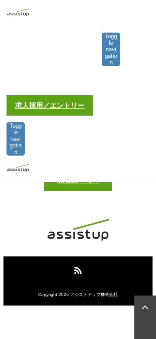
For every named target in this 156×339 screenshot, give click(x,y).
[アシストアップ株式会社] (17, 13)
